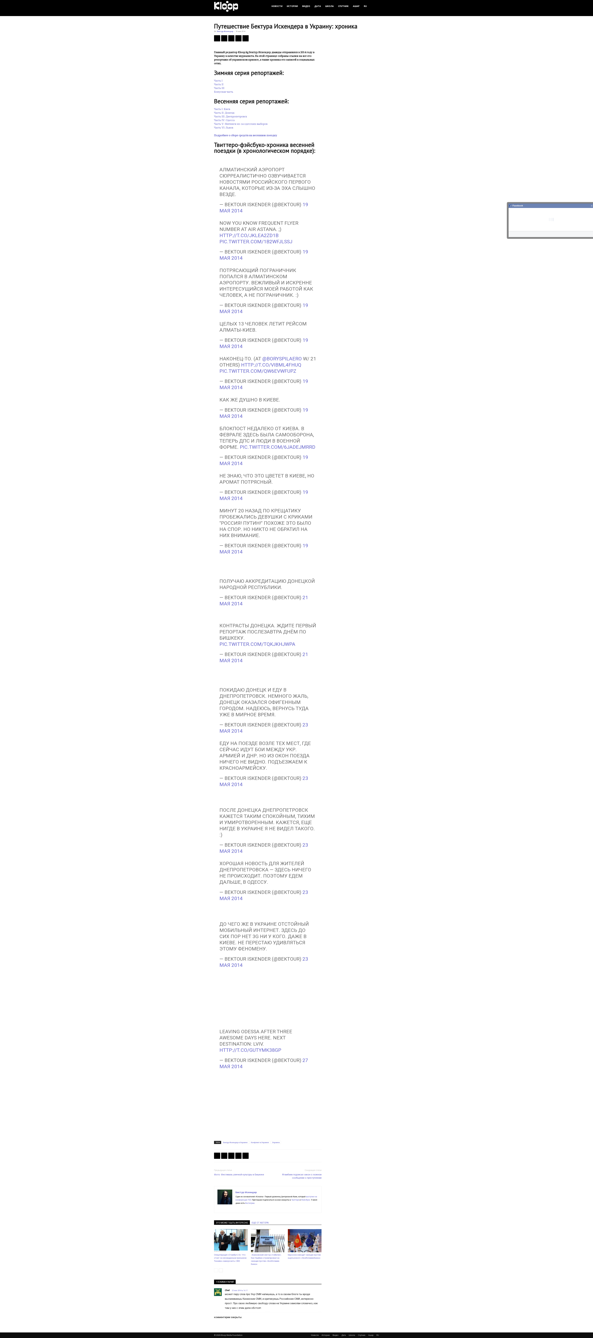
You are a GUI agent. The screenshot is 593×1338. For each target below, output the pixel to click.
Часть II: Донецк (224, 112)
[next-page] (221, 1270)
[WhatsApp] (245, 38)
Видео (306, 6)
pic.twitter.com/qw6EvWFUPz (257, 371)
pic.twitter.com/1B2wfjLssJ (255, 242)
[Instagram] (243, 1208)
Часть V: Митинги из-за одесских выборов (240, 124)
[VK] (231, 38)
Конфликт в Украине (260, 1142)
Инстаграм (249, 1203)
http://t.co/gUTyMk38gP (250, 1050)
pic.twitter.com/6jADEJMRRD (277, 447)
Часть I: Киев (222, 109)
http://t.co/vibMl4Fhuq (271, 365)
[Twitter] (224, 38)
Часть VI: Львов (223, 127)
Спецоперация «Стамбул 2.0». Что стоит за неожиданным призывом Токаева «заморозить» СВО (230, 1258)
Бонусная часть (223, 91)
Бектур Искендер (225, 31)
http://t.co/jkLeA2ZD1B (249, 235)
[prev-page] (216, 1270)
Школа (329, 6)
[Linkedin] (249, 1208)
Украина (276, 1142)
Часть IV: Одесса (224, 120)
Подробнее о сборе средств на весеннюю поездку (245, 135)
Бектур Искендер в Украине (235, 1142)
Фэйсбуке (305, 1200)
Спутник (343, 6)
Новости (276, 6)
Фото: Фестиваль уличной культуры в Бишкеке (239, 1174)
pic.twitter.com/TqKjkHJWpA (257, 644)
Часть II (218, 84)
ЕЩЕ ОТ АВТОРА (260, 1223)
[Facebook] (217, 38)
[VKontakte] (260, 1208)
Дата (317, 6)
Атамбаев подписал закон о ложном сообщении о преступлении (302, 1176)
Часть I (218, 80)
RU (365, 6)
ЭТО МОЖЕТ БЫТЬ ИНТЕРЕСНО (232, 1223)
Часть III (219, 88)
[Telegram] (238, 38)
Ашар (356, 6)
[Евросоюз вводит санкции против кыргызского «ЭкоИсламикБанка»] (305, 1240)
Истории (292, 6)
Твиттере (295, 1200)
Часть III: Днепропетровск (230, 116)
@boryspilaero (282, 359)
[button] (375, 6)
